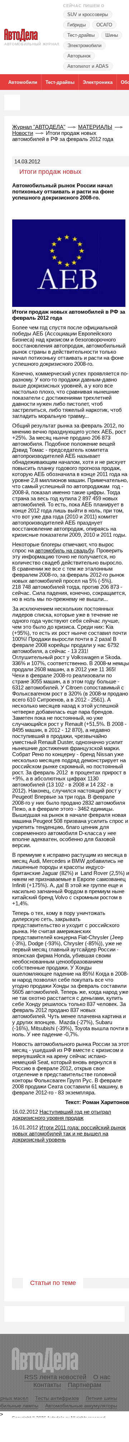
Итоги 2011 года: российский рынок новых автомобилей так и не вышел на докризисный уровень (69, 1133)
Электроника (98, 82)
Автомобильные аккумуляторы (81, 1405)
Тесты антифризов (57, 1398)
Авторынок (79, 56)
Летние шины (101, 1398)
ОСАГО (104, 24)
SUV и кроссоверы (87, 14)
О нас (101, 1377)
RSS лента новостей (55, 1377)
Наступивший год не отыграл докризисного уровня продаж (61, 1115)
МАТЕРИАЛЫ (95, 127)
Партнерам (84, 1384)
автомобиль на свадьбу (64, 550)
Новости (22, 133)
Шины (111, 35)
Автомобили (22, 82)
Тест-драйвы (81, 35)
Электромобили (84, 45)
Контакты (47, 1384)
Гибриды (76, 24)
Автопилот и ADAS (88, 66)
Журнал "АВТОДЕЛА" (38, 127)
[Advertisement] (64, 1227)
